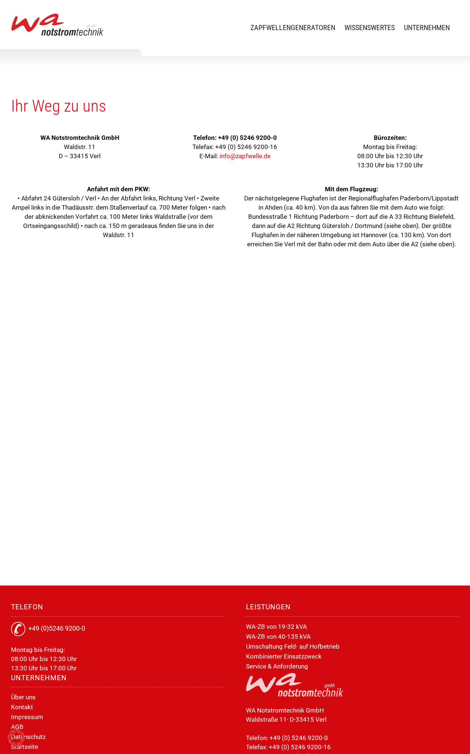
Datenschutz (28, 736)
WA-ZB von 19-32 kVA (276, 626)
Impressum (27, 717)
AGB (17, 727)
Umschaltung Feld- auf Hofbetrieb (293, 646)
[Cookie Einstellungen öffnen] (16, 744)
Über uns (23, 697)
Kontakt (22, 707)
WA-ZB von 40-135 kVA (278, 636)
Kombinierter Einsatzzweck (284, 656)
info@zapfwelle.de (245, 156)
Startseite (24, 746)
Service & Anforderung (277, 666)
